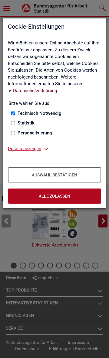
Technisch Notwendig (39, 113)
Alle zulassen (54, 196)
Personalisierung (35, 133)
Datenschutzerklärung (35, 90)
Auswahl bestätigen (54, 175)
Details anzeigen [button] (24, 148)
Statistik (26, 123)
